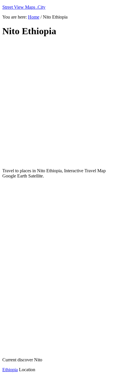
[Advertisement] (60, 102)
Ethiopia (10, 369)
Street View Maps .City (23, 7)
